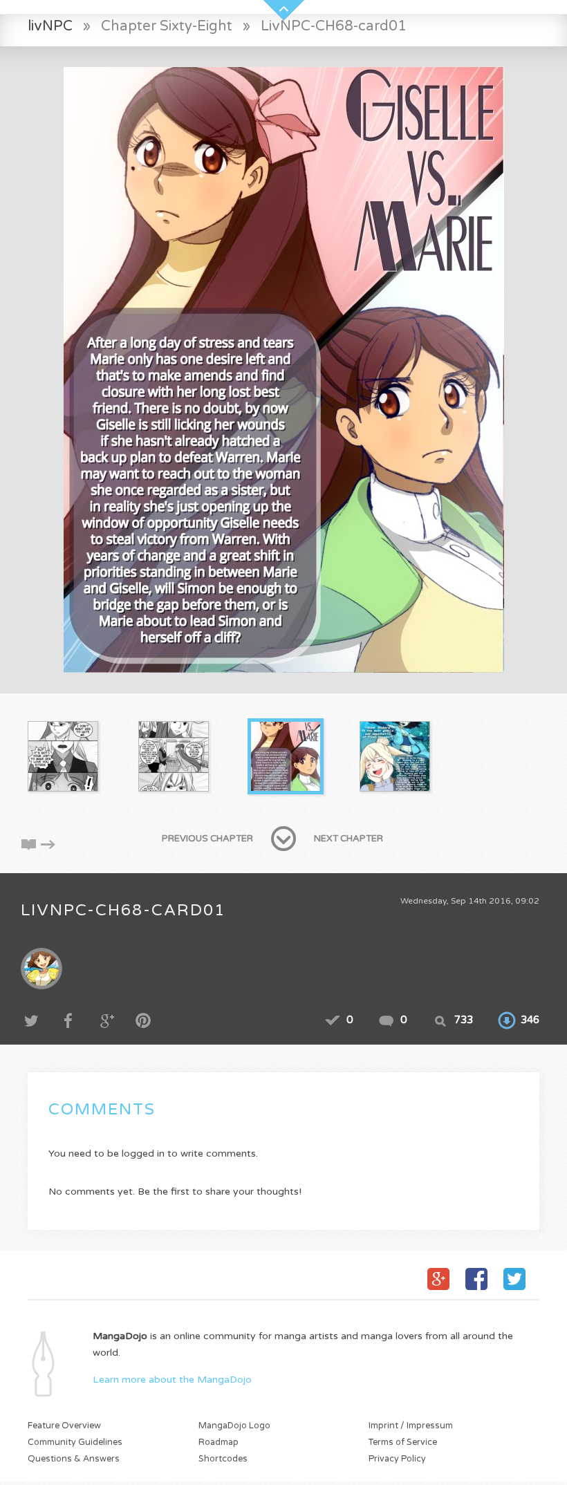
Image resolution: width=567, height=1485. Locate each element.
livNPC (50, 26)
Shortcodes (223, 1459)
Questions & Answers (74, 1459)
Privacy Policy (397, 1459)
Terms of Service (403, 1442)
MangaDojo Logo (234, 1426)
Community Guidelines (75, 1442)
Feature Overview (64, 1426)
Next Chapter (348, 838)
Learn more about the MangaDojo (172, 1379)
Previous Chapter (207, 838)
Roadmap (218, 1442)
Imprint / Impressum (411, 1426)
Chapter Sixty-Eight (166, 26)
